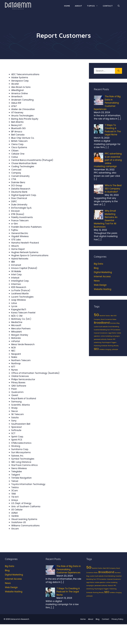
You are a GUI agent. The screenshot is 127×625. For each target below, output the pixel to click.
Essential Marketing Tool (102, 330)
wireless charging (105, 349)
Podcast (109, 339)
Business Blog (114, 323)
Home (67, 6)
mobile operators (100, 582)
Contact (108, 6)
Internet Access (102, 276)
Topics (91, 6)
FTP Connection (115, 330)
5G (96, 314)
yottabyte (115, 349)
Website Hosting (102, 289)
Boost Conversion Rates (108, 319)
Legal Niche (112, 333)
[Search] (118, 71)
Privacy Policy (117, 619)
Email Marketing (113, 327)
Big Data (98, 263)
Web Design (100, 284)
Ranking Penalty (113, 346)
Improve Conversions (101, 333)
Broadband (102, 323)
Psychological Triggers (109, 342)
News (97, 280)
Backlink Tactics (105, 316)
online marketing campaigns (110, 336)
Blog (96, 268)
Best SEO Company (109, 568)
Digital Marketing (103, 272)
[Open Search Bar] (118, 6)
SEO (96, 349)
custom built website (101, 327)
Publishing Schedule (100, 346)
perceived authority (100, 339)
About (78, 6)
